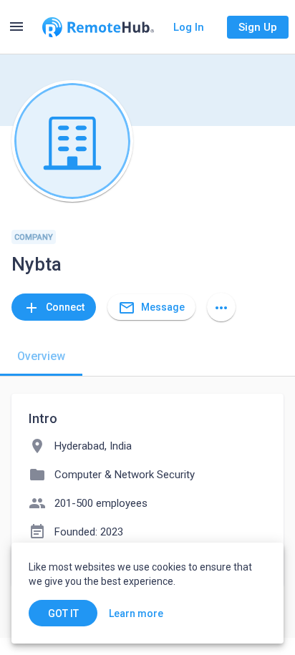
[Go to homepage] (98, 27)
